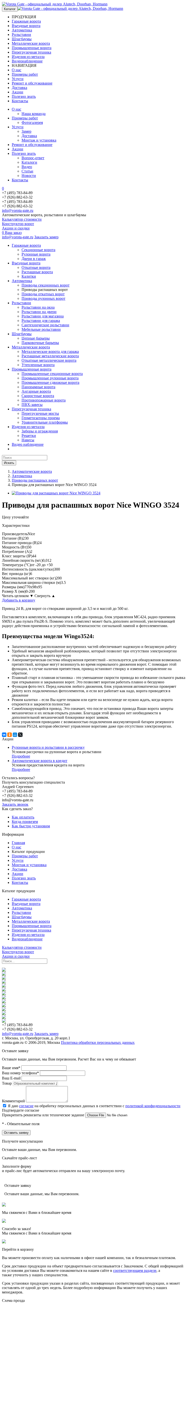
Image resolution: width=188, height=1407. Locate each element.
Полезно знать (24, 96)
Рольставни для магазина (43, 316)
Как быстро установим (31, 826)
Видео (27, 167)
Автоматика (22, 30)
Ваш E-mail (11, 1078)
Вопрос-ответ (33, 158)
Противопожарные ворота (44, 400)
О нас (16, 70)
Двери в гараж (34, 259)
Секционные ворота (38, 250)
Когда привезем (25, 821)
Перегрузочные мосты (40, 413)
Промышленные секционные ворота (52, 374)
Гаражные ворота (26, 21)
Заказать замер (46, 237)
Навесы (28, 440)
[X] (20, 734)
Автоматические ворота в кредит (39, 761)
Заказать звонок (15, 804)
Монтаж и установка (39, 140)
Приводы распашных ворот (35, 480)
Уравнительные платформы (45, 422)
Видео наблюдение (28, 444)
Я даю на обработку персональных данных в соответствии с (94, 1106)
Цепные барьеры (36, 338)
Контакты (20, 101)
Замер (26, 131)
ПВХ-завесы (32, 404)
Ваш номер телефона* (20, 1073)
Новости (29, 175)
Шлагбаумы (22, 39)
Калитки (29, 276)
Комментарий (13, 1101)
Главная (18, 843)
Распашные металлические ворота (50, 356)
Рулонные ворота (36, 254)
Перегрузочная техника (31, 52)
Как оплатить (23, 817)
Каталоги (29, 162)
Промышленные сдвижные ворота (50, 382)
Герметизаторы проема (41, 418)
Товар (7, 1083)
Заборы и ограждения (40, 431)
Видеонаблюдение (27, 61)
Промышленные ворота (31, 48)
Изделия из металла (28, 57)
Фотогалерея (32, 122)
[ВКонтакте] (4, 734)
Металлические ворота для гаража (50, 351)
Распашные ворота (37, 272)
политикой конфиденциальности (152, 1106)
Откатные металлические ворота (49, 360)
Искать (9, 463)
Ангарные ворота (36, 391)
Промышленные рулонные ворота (50, 378)
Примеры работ (25, 74)
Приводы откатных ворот (43, 294)
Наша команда (34, 114)
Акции (17, 92)
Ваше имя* (11, 1068)
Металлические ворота (31, 43)
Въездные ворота (26, 26)
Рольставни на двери (39, 312)
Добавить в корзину (18, 600)
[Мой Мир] (15, 734)
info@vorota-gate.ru (17, 210)
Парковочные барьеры (40, 343)
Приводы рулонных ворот (43, 298)
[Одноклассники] (9, 734)
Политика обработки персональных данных (98, 1042)
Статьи (27, 171)
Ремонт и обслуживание (32, 83)
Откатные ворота (36, 267)
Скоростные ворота (38, 396)
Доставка (19, 88)
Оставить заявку (16, 1132)
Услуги (18, 79)
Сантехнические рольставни (45, 325)
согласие (26, 1106)
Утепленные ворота (38, 365)
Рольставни (21, 34)
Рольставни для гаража (41, 320)
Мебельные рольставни (41, 329)
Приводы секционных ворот (46, 285)
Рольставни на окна (38, 307)
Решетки (29, 435)
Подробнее (21, 756)
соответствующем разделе (134, 1270)
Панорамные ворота (38, 387)
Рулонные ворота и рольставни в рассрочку (48, 747)
